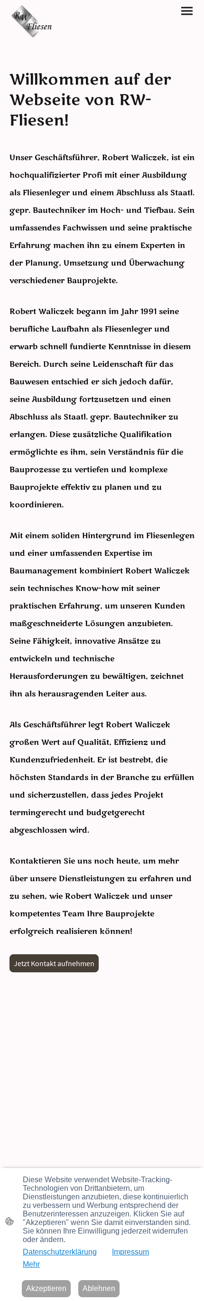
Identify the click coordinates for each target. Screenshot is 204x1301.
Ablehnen (99, 1288)
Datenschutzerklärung (60, 1252)
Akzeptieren (46, 1288)
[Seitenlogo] (33, 21)
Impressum (130, 1252)
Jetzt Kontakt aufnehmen (54, 963)
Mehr (31, 1264)
